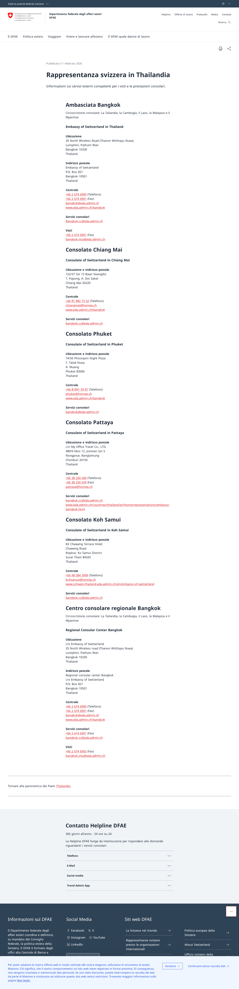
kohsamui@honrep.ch (81, 580)
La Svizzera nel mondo (141, 930)
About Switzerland (197, 945)
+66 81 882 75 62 (77, 301)
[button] (12, 36)
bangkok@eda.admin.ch (82, 203)
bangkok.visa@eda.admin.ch (85, 239)
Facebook (77, 930)
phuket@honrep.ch (79, 394)
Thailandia (63, 786)
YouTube (99, 937)
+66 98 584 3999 (77, 575)
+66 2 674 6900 (76, 194)
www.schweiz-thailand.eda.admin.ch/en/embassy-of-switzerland (110, 584)
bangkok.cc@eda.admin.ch (84, 323)
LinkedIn (77, 944)
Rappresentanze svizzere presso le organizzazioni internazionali (143, 944)
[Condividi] (229, 48)
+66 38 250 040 (76, 478)
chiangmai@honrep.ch (81, 305)
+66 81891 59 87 (77, 389)
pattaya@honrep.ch (79, 487)
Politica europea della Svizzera (200, 932)
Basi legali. (23, 980)
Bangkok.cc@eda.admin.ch (84, 221)
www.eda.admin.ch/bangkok (85, 207)
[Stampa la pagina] (220, 48)
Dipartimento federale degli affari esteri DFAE (75, 15)
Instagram (78, 937)
